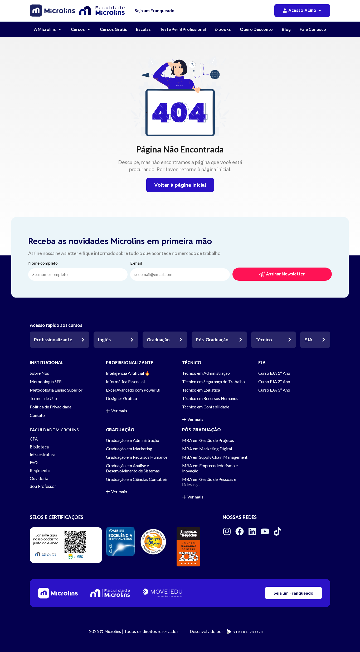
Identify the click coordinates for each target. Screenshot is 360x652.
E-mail (136, 263)
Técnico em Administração (206, 373)
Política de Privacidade (50, 406)
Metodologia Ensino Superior (56, 389)
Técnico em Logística (201, 389)
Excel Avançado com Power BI (133, 389)
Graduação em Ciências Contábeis (137, 479)
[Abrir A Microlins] (60, 29)
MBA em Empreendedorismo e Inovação (210, 468)
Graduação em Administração (132, 440)
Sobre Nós (39, 373)
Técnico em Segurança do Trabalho (213, 381)
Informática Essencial (125, 381)
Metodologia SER (46, 381)
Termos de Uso (43, 398)
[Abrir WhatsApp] (347, 639)
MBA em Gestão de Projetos (208, 440)
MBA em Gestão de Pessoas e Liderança (209, 482)
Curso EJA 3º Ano (274, 389)
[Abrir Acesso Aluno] (320, 10)
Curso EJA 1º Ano (274, 373)
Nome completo (43, 263)
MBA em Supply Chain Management (214, 457)
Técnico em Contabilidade (205, 406)
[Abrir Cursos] (89, 29)
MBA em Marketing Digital (207, 448)
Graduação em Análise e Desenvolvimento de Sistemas (133, 468)
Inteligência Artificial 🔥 (128, 373)
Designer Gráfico (121, 398)
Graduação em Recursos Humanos (137, 457)
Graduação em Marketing (129, 448)
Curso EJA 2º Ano (274, 381)
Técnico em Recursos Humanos (210, 398)
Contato (37, 415)
